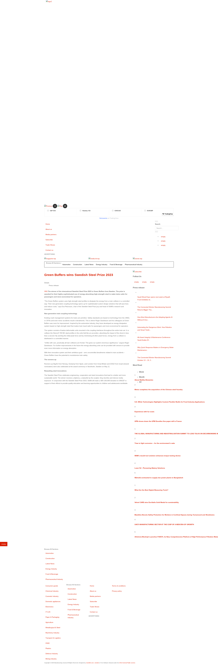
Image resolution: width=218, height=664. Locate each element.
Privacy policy (117, 591)
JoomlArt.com (90, 662)
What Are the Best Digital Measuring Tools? (151, 490)
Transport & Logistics (53, 638)
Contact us (49, 250)
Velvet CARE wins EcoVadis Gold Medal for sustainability (157, 502)
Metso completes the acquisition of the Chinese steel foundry (159, 389)
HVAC (48, 643)
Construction (77, 264)
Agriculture (49, 622)
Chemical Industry (52, 591)
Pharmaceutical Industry (133, 264)
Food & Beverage (116, 264)
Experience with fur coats (144, 412)
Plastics (48, 648)
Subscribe (49, 240)
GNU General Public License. (127, 662)
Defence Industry (52, 653)
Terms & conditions (119, 586)
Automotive (66, 264)
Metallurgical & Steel (53, 627)
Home (48, 224)
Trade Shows (50, 245)
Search (157, 224)
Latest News (89, 264)
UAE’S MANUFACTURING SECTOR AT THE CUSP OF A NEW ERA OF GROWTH (164, 524)
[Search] (156, 221)
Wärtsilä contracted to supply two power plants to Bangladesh (159, 478)
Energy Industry (101, 264)
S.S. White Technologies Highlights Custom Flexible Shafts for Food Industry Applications (170, 402)
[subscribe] (137, 271)
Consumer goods (52, 586)
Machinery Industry (52, 633)
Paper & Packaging (52, 617)
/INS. (46, 291)
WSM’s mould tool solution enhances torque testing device (158, 456)
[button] (48, 206)
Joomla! (96, 662)
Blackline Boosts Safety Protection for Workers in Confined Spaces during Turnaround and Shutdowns (174, 515)
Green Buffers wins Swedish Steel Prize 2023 (78, 275)
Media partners (51, 234)
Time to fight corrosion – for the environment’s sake (155, 443)
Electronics (49, 607)
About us (49, 229)
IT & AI (48, 612)
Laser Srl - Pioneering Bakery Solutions (150, 468)
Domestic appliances (53, 601)
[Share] (156, 231)
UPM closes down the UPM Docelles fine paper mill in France (158, 421)
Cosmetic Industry (52, 596)
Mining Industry (51, 659)
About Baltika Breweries (144, 380)
